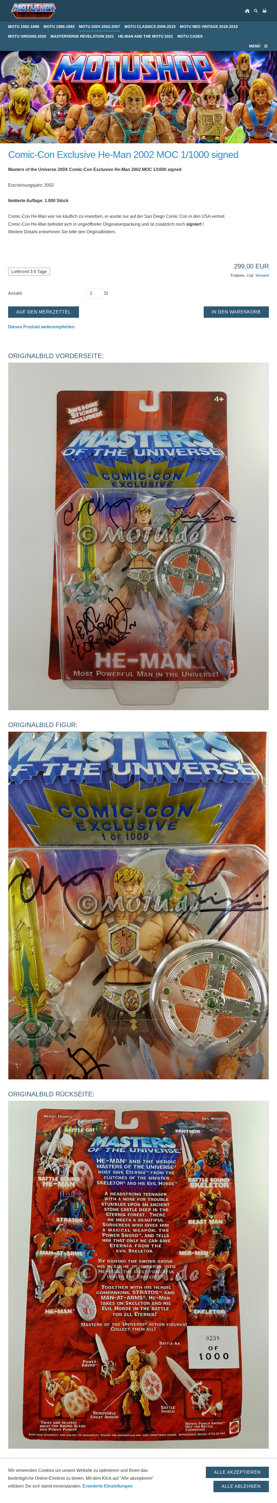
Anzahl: (15, 293)
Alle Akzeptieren (237, 1472)
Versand (262, 275)
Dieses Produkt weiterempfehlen (41, 327)
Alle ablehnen (241, 1486)
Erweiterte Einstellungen (108, 1486)
